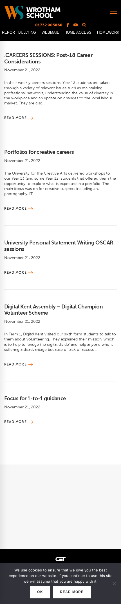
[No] (114, 583)
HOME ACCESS (77, 32)
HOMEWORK (108, 32)
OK (40, 592)
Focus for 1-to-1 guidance (35, 398)
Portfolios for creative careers (39, 152)
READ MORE (72, 592)
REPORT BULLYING (19, 32)
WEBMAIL (50, 32)
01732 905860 (48, 25)
